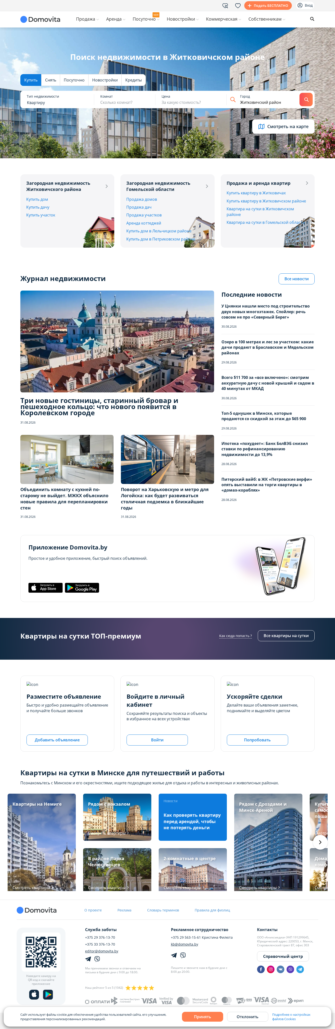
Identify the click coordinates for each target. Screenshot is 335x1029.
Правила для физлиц (212, 910)
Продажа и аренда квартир (258, 183)
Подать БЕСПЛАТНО (271, 5)
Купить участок (40, 215)
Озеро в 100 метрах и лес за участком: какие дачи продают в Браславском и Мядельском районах (267, 347)
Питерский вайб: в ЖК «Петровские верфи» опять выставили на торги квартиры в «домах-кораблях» (266, 485)
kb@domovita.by (184, 944)
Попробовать (257, 740)
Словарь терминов (163, 910)
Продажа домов (141, 199)
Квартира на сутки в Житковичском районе (260, 211)
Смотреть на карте (288, 126)
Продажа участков (144, 215)
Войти (157, 740)
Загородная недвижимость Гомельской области (158, 186)
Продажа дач (139, 207)
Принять (202, 1016)
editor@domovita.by (101, 951)
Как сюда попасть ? (235, 635)
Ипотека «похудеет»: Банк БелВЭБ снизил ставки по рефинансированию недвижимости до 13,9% (264, 449)
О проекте (93, 910)
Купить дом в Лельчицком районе (159, 231)
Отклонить (247, 1016)
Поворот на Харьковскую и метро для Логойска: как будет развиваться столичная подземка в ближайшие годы (165, 498)
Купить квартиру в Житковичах (256, 193)
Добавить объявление (57, 740)
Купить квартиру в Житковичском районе (266, 201)
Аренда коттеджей (143, 223)
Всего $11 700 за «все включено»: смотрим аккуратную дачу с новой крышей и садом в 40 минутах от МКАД (267, 383)
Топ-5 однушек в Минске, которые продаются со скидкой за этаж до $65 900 (263, 416)
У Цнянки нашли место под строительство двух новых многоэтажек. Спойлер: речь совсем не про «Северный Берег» (265, 311)
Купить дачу (37, 207)
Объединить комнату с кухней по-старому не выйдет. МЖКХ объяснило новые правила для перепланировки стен (64, 498)
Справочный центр (283, 956)
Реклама (124, 910)
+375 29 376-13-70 (100, 937)
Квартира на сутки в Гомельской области (266, 222)
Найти (306, 99)
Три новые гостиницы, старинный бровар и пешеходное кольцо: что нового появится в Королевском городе (99, 406)
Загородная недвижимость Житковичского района (58, 186)
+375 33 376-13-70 (100, 944)
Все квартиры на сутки (286, 635)
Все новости (296, 278)
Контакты (267, 930)
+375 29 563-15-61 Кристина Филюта (202, 937)
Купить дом (37, 199)
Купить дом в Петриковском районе (160, 239)
